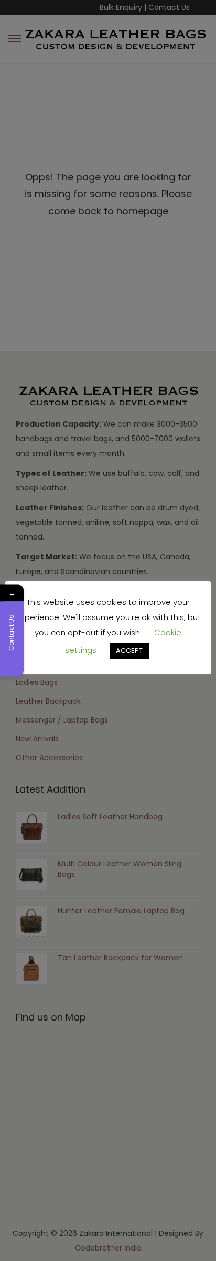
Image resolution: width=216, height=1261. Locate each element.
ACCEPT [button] (129, 651)
